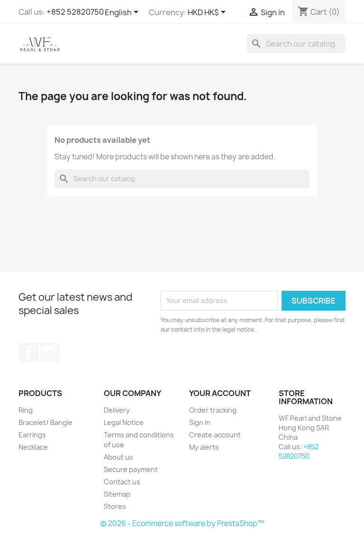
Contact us (122, 481)
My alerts (204, 447)
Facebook (28, 352)
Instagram (49, 352)
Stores (115, 506)
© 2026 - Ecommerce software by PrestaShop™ (182, 523)
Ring (25, 410)
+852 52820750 (75, 12)
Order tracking (213, 410)
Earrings (32, 434)
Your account (220, 393)
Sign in (199, 422)
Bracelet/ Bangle (45, 422)
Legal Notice (124, 422)
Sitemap (117, 494)
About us (118, 457)
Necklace (33, 447)
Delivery (117, 410)
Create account (215, 434)
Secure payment (131, 469)
